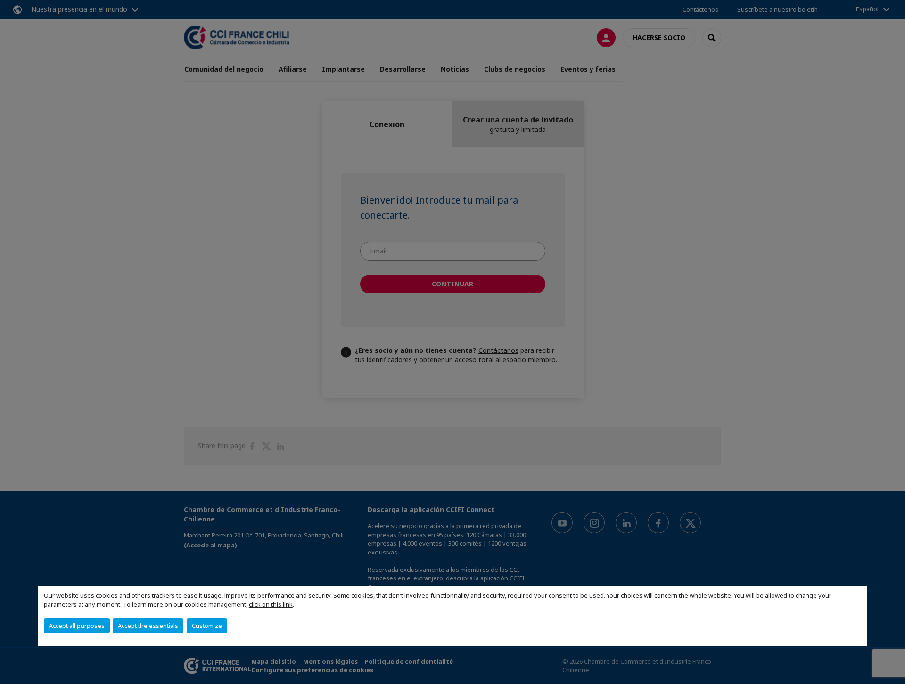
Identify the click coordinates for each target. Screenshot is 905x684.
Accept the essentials (148, 625)
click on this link (271, 604)
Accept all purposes (77, 625)
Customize (207, 625)
